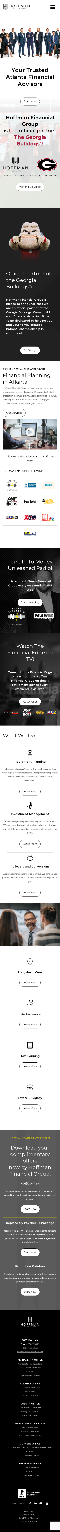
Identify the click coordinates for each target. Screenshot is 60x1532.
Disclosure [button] (28, 1511)
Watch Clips (30, 701)
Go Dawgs (30, 350)
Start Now (30, 101)
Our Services (14, 412)
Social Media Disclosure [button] (29, 1518)
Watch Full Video (30, 186)
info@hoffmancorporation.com (30, 1351)
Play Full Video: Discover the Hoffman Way (30, 458)
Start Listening (30, 602)
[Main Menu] (52, 7)
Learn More (30, 791)
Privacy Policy (29, 1514)
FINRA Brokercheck (30, 1521)
